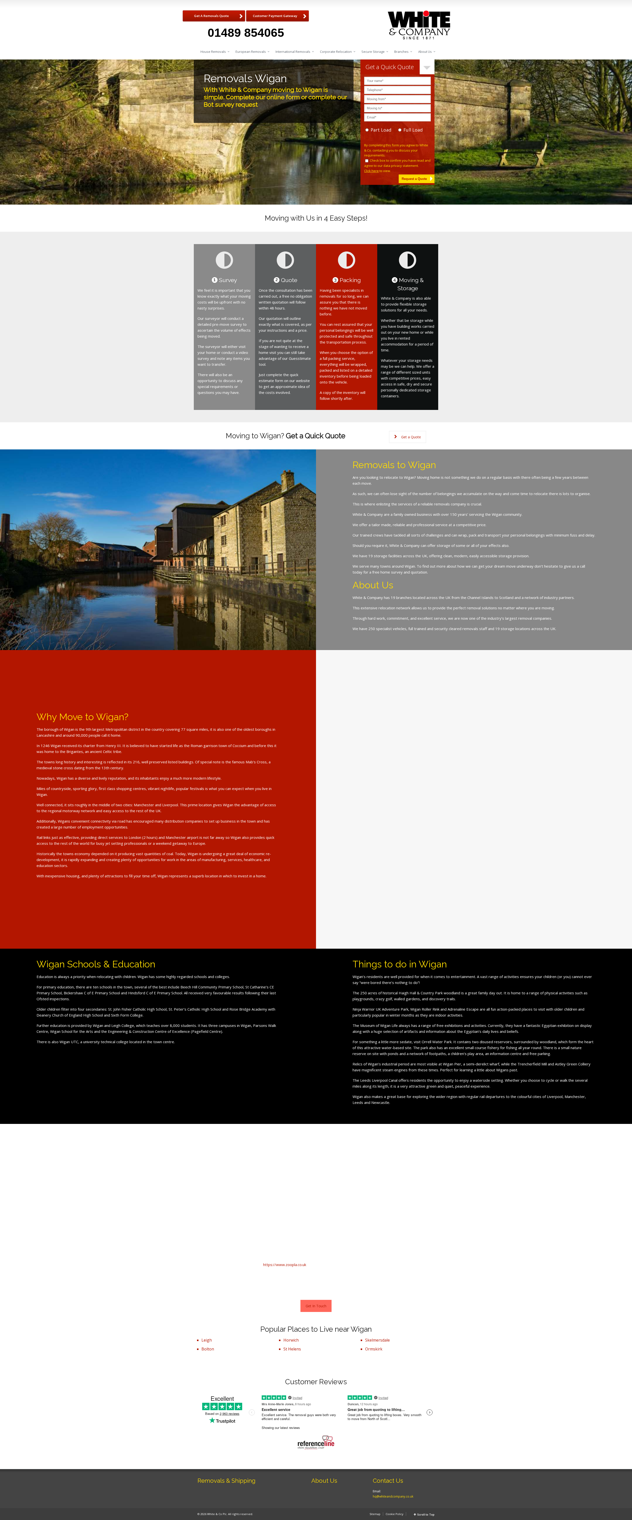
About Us (425, 51)
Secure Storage (373, 51)
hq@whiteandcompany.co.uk (393, 1496)
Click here (371, 171)
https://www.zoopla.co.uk (284, 1264)
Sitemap (375, 1514)
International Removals (293, 51)
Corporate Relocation (336, 51)
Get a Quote (411, 437)
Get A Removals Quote (211, 16)
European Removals (251, 51)
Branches (401, 51)
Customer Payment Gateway (275, 16)
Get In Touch (316, 1306)
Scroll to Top (425, 1514)
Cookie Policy (394, 1514)
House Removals (213, 51)
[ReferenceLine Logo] (316, 1442)
